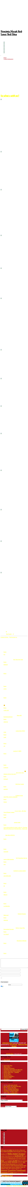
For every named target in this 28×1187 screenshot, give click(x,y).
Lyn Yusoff (6, 934)
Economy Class (4, 1155)
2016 (2, 1150)
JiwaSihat (6, 1090)
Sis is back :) (7, 1079)
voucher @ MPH (17, 751)
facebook (18, 1156)
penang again (17, 822)
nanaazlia (6, 851)
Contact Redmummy (8, 59)
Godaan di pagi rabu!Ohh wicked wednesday (13, 796)
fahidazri (6, 664)
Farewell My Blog (8, 1065)
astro (10, 1150)
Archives (3, 1106)
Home (5, 57)
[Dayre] (4, 52)
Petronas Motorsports (11, 1164)
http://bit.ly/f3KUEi (10, 835)
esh (4, 746)
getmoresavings (12, 1158)
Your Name (23, 969)
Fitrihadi (6, 779)
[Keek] (4, 49)
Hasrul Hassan (7, 1086)
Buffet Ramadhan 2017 (18, 1151)
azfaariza (6, 721)
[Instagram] (4, 48)
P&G (24, 1162)
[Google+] (4, 45)
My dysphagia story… (13, 1093)
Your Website (23, 975)
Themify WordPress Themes (19, 1185)
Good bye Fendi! (8, 1077)
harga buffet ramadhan (21, 1158)
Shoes (21, 1168)
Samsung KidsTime (15, 1168)
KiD (5, 1087)
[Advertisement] (14, 14)
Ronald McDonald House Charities (8, 1167)
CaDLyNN (6, 710)
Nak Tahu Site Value (18, 659)
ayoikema (6, 767)
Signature (4, 1170)
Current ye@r (4, 984)
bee (4, 654)
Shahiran (6, 920)
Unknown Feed (8, 1176)
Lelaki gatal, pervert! (12, 1085)
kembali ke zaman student (20, 870)
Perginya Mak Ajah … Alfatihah (11, 1072)
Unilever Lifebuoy (20, 1172)
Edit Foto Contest (20, 784)
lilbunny (5, 894)
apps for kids (6, 1150)
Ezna (5, 1089)
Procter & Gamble (9, 1165)
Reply (5, 652)
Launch (5, 1161)
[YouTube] (4, 46)
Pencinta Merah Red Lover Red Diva (11, 33)
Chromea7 (21, 1154)
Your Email (23, 972)
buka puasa (13, 1153)
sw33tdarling (7, 906)
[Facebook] (4, 43)
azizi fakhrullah (7, 875)
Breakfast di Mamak (21, 940)
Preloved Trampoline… (9, 1076)
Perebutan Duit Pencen (9, 1068)
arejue (5, 688)
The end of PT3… (8, 1075)
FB (22, 1156)
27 (6, 631)
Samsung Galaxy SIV (6, 1168)
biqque (5, 802)
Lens (9, 1161)
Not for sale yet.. (13, 637)
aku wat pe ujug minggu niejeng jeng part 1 (14, 773)
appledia (6, 789)
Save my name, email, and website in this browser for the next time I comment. (13, 978)
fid (4, 886)
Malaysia (20, 1161)
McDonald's (15, 1162)
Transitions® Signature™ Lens (13, 1171)
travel (15, 1172)
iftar (2, 1161)
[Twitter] (4, 42)
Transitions (12, 1170)
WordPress (9, 1185)
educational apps (10, 1155)
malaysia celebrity (7, 1162)
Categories (3, 1099)
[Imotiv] (4, 51)
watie (5, 737)
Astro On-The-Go (16, 1150)
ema (5, 864)
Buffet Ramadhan (8, 1151)
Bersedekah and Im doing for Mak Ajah (13, 1069)
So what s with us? (10, 95)
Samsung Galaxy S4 (20, 1167)
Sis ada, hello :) (7, 1073)
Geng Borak (6, 1091)
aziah (5, 817)
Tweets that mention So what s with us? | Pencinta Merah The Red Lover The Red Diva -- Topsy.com (15, 828)
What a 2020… (7, 1067)
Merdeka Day (20, 1162)
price (17, 1164)
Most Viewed (7, 1059)
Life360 (14, 1161)
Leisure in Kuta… (5, 637)
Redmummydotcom (18, 1165)
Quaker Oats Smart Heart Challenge (12, 1071)
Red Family (9, 634)
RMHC (25, 1165)
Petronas (3, 1164)
